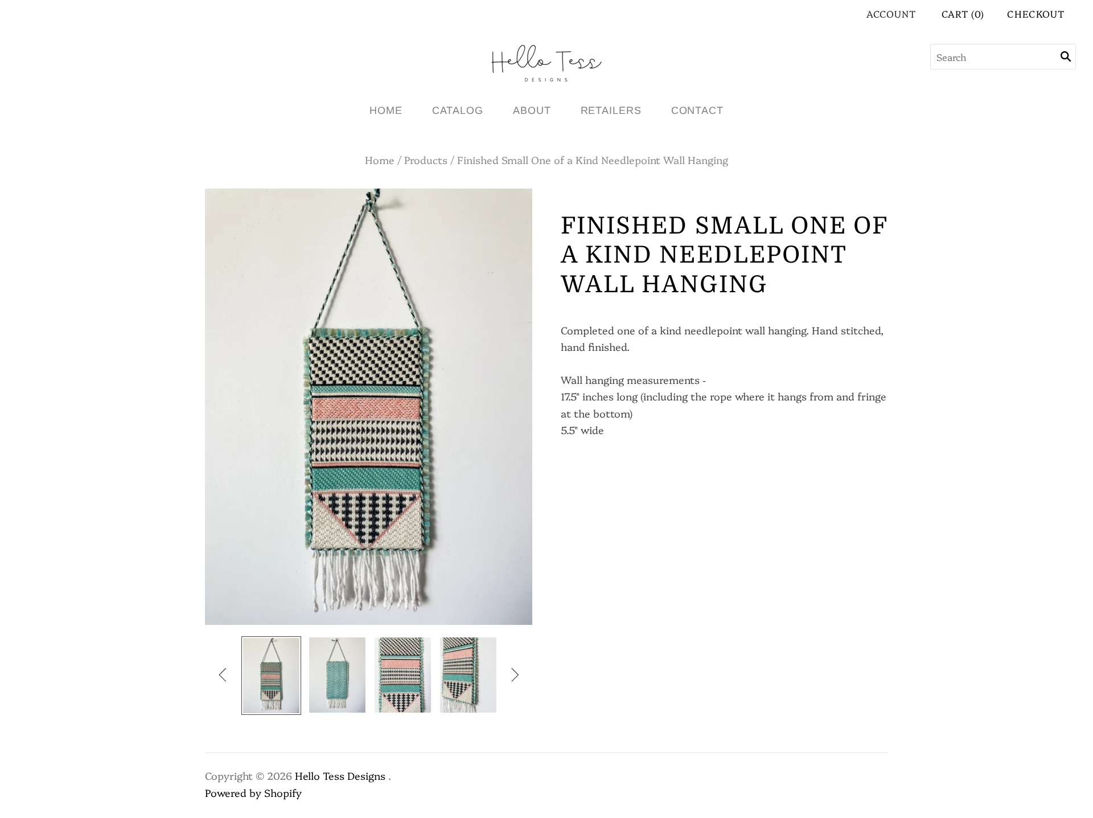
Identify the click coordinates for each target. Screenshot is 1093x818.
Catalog (457, 110)
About (532, 110)
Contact (697, 110)
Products (425, 160)
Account (891, 13)
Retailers (611, 110)
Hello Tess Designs (340, 775)
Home (385, 110)
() (963, 13)
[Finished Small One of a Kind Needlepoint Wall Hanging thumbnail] (271, 675)
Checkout (1036, 13)
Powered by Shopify (253, 793)
